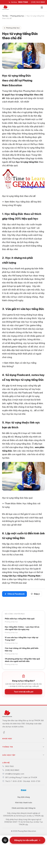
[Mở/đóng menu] (42, 7)
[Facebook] (3, 733)
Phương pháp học (17, 16)
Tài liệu (5, 16)
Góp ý (36, 594)
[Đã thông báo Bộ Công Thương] (23, 790)
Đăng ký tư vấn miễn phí (25, 840)
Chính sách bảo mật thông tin (23, 808)
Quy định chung (23, 797)
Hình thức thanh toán (23, 802)
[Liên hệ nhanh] (5, 840)
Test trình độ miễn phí (23, 692)
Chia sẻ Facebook (16, 594)
